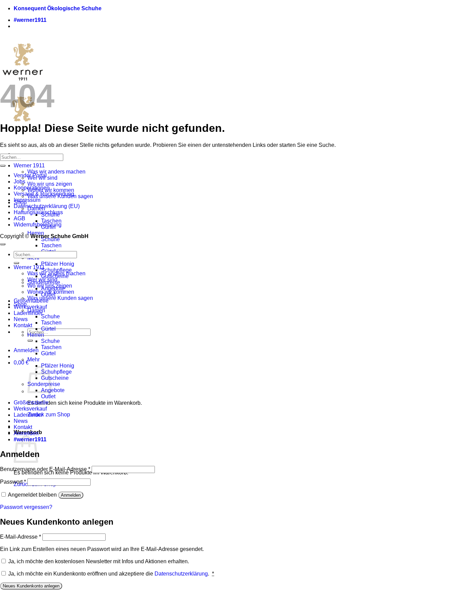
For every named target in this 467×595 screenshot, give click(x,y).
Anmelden (71, 495)
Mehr (33, 359)
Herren (35, 335)
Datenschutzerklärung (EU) (47, 206)
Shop (20, 304)
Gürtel (48, 329)
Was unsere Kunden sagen (60, 298)
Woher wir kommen (50, 190)
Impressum (27, 200)
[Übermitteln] (30, 341)
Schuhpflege (56, 270)
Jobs (19, 181)
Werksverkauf (30, 307)
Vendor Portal (30, 175)
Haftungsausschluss (38, 212)
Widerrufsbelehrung (38, 224)
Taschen (51, 221)
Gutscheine (55, 378)
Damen (36, 310)
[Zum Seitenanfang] (2, 244)
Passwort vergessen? (26, 507)
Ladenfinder (28, 415)
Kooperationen (32, 188)
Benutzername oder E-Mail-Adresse (45, 469)
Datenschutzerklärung (181, 574)
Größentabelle (31, 402)
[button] (26, 350)
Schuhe (50, 316)
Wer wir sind (42, 279)
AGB (19, 218)
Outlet (48, 396)
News (21, 319)
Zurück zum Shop (48, 414)
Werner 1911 (29, 165)
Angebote (53, 390)
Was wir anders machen (56, 172)
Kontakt (23, 325)
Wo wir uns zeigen (49, 184)
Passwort (13, 482)
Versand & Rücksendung (44, 194)
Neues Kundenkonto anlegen (31, 586)
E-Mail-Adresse (20, 537)
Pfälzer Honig (57, 264)
